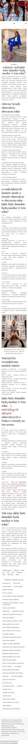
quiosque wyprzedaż (9, 679)
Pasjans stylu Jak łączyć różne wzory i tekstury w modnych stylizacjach (14, 491)
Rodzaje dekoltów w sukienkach (9, 727)
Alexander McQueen (8, 291)
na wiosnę (18, 666)
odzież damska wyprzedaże (11, 669)
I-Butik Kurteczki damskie (14, 9)
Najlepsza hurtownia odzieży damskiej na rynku (13, 729)
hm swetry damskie (8, 617)
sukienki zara (7, 695)
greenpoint (6, 611)
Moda (11, 720)
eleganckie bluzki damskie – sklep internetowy (13, 603)
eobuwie (14, 64)
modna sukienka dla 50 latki (11, 656)
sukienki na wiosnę (8, 692)
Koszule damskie (21, 731)
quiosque (5, 676)
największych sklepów (10, 411)
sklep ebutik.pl (7, 682)
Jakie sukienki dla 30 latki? (11, 624)
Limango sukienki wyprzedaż (11, 643)
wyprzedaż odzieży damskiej (11, 708)
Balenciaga (5, 238)
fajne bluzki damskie (9, 608)
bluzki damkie (7, 586)
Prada (4, 574)
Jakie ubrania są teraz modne (8, 724)
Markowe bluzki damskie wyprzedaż (14, 647)
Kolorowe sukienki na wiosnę (12, 637)
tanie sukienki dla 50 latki (11, 702)
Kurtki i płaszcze (5, 720)
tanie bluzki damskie (9, 699)
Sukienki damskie (6, 733)
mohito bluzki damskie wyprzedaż (13, 663)
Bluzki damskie (5, 731)
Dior (4, 572)
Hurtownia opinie (20, 724)
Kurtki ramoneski (6, 722)
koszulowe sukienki (9, 640)
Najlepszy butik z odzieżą (7, 725)
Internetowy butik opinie (16, 722)
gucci (13, 572)
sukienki (19, 686)
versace (17, 574)
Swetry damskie (5, 735)
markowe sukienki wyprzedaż (11, 650)
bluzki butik (6, 583)
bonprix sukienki (8, 589)
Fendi (8, 572)
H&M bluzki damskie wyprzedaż (12, 614)
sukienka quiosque (8, 686)
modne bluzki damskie (9, 660)
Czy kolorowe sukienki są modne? (13, 596)
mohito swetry (7, 666)
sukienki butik (7, 689)
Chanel (22, 570)
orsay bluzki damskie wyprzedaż (13, 673)
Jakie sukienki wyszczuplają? (12, 630)
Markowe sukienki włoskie (11, 653)
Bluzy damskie (12, 731)
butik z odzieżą (7, 593)
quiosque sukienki (17, 676)
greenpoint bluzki (18, 611)
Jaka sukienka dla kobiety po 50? (13, 621)
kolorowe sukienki (8, 634)
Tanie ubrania (7, 705)
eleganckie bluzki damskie (11, 599)
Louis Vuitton (19, 572)
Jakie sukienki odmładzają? (11, 627)
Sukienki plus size (14, 733)
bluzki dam (16, 583)
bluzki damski (18, 586)
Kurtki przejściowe (17, 720)
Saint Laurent (10, 574)
